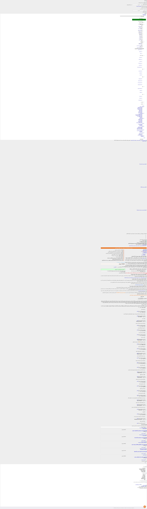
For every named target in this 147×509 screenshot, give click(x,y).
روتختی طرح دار (140, 109)
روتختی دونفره (139, 140)
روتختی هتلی (140, 110)
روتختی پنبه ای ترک (139, 108)
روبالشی (141, 53)
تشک (143, 123)
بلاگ (144, 479)
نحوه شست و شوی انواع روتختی (139, 284)
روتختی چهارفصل (140, 26)
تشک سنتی (140, 125)
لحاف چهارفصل (140, 78)
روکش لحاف (140, 51)
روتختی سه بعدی (141, 118)
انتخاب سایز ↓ (123, 266)
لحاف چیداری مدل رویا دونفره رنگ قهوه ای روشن (139, 430)
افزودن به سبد (143, 433)
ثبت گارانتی (142, 136)
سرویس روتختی (142, 106)
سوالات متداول (143, 471)
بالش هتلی (141, 92)
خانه (146, 140)
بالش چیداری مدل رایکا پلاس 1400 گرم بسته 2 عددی (139, 444)
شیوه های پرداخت (143, 470)
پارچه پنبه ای (140, 133)
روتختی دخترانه (140, 112)
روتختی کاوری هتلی (140, 49)
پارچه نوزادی (140, 134)
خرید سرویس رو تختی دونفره (141, 290)
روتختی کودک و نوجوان (139, 122)
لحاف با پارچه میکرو (140, 84)
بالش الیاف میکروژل (140, 88)
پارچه (143, 132)
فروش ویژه (142, 135)
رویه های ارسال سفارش (142, 468)
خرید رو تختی (143, 258)
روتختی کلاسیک (140, 59)
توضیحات (144, 254)
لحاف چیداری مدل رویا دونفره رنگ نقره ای (140, 437)
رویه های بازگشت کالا (142, 469)
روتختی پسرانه (140, 111)
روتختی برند (140, 61)
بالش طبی (141, 90)
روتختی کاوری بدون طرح (139, 47)
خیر (137, 311)
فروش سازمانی (143, 478)
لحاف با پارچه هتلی (140, 80)
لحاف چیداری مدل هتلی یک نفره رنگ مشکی (140, 451)
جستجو (136, 48)
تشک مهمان (140, 124)
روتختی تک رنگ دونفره (134, 140)
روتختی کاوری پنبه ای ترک (139, 45)
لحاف (143, 126)
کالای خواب (130, 245)
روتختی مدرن (140, 57)
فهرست (144, 137)
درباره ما (144, 474)
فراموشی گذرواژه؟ (138, 6)
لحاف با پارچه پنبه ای (140, 82)
